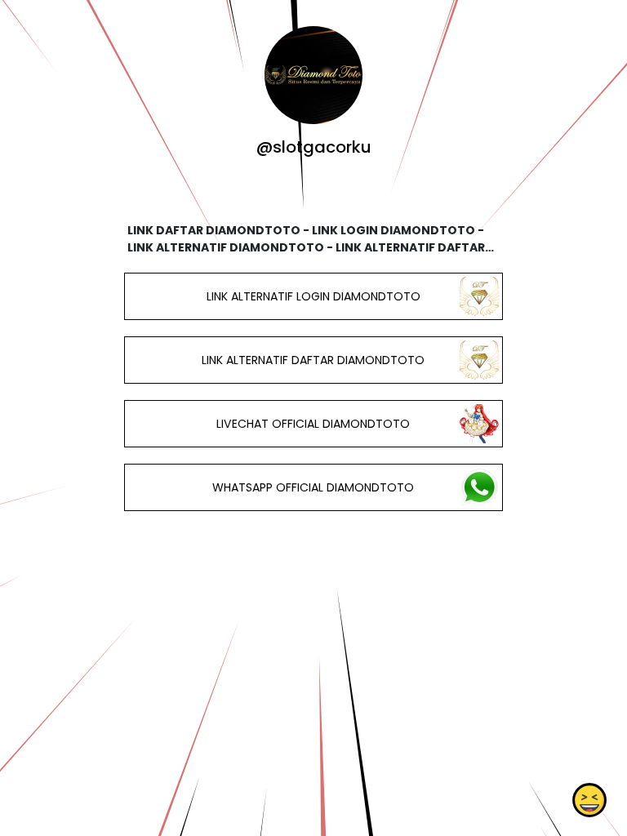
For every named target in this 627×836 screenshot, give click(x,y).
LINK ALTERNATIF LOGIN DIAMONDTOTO (313, 296)
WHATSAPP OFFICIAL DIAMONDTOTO (313, 487)
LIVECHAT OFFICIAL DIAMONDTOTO (313, 424)
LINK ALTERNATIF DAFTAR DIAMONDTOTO (313, 360)
